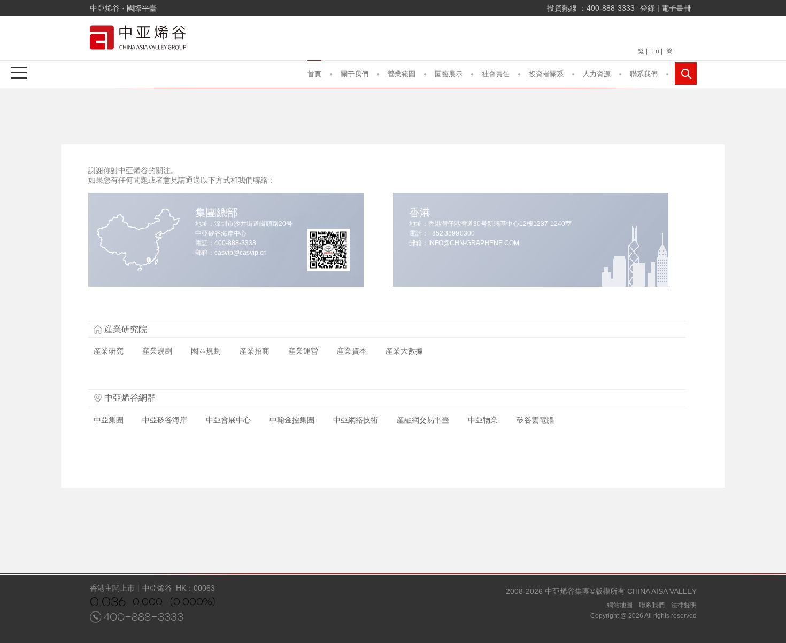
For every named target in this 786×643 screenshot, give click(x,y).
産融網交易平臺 (423, 419)
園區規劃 (206, 351)
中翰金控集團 (291, 419)
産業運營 (303, 351)
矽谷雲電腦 (535, 419)
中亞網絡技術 (355, 419)
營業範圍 (401, 74)
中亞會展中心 (228, 419)
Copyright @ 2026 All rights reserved (643, 616)
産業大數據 (404, 351)
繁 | (643, 51)
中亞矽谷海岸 (164, 419)
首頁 (314, 74)
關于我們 (354, 74)
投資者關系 (546, 74)
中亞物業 (483, 419)
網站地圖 (620, 605)
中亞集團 (109, 419)
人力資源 (597, 74)
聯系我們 (644, 74)
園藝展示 (449, 74)
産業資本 (352, 351)
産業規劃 (157, 351)
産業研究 (109, 351)
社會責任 (496, 74)
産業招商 (254, 351)
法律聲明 (684, 605)
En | (656, 51)
